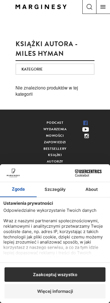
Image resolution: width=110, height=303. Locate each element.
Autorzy (55, 161)
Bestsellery (55, 148)
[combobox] (55, 69)
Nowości (55, 135)
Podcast (55, 122)
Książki (55, 154)
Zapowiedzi (55, 142)
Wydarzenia (55, 129)
